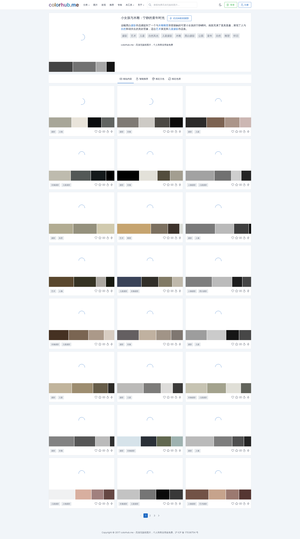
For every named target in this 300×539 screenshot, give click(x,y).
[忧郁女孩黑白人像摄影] (218, 261)
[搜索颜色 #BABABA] (200, 441)
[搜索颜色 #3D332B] (174, 229)
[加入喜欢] (96, 132)
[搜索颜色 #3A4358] (129, 282)
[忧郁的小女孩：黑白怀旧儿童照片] (81, 314)
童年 (209, 35)
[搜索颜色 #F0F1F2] (62, 494)
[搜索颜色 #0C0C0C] (250, 229)
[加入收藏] (100, 132)
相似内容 (127, 78)
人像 (197, 238)
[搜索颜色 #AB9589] (232, 122)
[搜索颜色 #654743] (109, 494)
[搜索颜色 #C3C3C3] (128, 494)
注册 (246, 4)
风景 (61, 238)
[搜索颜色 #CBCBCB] (216, 335)
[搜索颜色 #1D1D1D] (237, 282)
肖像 (129, 132)
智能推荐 (143, 78)
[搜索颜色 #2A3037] (149, 441)
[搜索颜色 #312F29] (150, 282)
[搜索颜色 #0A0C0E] (95, 122)
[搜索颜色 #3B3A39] (178, 388)
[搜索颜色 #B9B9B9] (224, 229)
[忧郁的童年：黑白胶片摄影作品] (150, 154)
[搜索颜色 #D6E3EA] (129, 441)
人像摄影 (192, 185)
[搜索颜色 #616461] (108, 122)
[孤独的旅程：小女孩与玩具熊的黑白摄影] (218, 420)
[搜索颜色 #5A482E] (61, 282)
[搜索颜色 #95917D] (85, 229)
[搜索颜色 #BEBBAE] (60, 176)
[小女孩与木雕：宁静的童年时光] (82, 37)
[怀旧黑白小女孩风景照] (81, 207)
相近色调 (176, 78)
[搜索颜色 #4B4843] (162, 122)
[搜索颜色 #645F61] (128, 335)
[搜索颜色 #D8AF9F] (83, 494)
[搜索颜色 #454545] (61, 67)
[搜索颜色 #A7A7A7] (101, 67)
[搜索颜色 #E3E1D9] (148, 176)
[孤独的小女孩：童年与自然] (81, 367)
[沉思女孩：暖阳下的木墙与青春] (218, 473)
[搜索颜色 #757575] (148, 494)
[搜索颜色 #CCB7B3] (245, 122)
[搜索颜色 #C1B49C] (60, 388)
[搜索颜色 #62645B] (246, 388)
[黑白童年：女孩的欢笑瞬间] (81, 420)
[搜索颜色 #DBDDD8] (181, 229)
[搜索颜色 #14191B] (98, 176)
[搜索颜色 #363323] (85, 282)
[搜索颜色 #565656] (84, 441)
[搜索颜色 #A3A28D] (216, 388)
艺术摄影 (203, 504)
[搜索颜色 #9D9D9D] (196, 335)
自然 (123, 28)
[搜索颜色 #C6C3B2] (196, 388)
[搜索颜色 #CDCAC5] (147, 122)
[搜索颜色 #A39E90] (176, 176)
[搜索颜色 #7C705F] (159, 229)
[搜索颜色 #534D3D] (164, 176)
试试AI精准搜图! (181, 18)
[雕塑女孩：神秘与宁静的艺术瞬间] (81, 261)
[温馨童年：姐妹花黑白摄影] (150, 367)
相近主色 (160, 78)
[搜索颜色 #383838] (176, 494)
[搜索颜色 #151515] (232, 335)
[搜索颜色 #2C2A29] (196, 122)
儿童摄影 (167, 35)
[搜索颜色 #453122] (59, 335)
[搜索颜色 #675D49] (100, 388)
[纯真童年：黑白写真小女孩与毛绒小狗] (81, 154)
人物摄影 (66, 504)
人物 (61, 132)
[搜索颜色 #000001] (110, 176)
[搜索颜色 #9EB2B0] (177, 441)
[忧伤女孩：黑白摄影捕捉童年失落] (218, 207)
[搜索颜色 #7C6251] (216, 122)
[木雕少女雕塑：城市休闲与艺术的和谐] (150, 207)
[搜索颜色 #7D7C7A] (152, 388)
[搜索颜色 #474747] (245, 335)
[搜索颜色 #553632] (245, 494)
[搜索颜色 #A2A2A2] (200, 176)
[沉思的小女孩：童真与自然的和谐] (150, 420)
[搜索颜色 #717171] (223, 176)
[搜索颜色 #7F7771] (177, 335)
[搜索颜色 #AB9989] (96, 335)
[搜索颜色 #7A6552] (79, 335)
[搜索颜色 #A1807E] (98, 494)
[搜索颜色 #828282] (61, 441)
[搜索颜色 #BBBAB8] (130, 388)
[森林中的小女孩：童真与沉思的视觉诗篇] (150, 261)
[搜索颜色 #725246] (197, 494)
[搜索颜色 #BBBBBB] (222, 282)
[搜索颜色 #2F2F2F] (112, 441)
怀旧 (235, 35)
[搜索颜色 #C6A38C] (217, 494)
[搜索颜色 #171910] (110, 282)
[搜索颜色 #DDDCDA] (167, 388)
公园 (200, 35)
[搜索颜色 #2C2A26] (111, 388)
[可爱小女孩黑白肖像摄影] (150, 101)
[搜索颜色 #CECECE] (236, 176)
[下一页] (159, 515)
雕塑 (165, 25)
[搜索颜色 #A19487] (163, 335)
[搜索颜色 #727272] (84, 67)
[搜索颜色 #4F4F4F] (238, 441)
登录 (232, 4)
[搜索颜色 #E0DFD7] (233, 388)
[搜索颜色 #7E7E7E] (199, 282)
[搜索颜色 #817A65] (166, 282)
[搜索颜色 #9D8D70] (82, 388)
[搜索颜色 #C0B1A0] (147, 335)
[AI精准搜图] (111, 132)
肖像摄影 (55, 185)
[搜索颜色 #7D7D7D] (223, 441)
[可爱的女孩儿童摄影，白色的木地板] (81, 473)
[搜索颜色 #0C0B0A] (176, 122)
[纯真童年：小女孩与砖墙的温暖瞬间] (218, 367)
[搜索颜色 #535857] (81, 176)
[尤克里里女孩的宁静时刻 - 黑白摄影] (150, 473)
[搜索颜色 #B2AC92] (61, 229)
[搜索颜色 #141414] (111, 67)
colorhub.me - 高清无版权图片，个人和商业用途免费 (147, 532)
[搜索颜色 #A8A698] (60, 122)
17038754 (190, 532)
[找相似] (103, 132)
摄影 (133, 25)
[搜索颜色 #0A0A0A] (163, 494)
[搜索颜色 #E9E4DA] (80, 122)
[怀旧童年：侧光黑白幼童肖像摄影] (150, 314)
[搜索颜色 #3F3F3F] (241, 229)
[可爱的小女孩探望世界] (218, 101)
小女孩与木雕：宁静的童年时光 (143, 18)
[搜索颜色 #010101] (128, 176)
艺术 (158, 28)
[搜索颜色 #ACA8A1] (101, 282)
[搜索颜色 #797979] (200, 229)
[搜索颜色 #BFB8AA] (177, 282)
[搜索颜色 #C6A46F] (134, 229)
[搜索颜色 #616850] (164, 441)
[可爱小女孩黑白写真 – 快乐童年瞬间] (218, 154)
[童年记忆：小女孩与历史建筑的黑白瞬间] (81, 101)
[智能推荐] (107, 132)
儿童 (170, 28)
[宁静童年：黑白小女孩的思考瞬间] (218, 314)
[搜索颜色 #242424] (246, 176)
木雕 (160, 25)
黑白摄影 (190, 35)
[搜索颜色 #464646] (246, 282)
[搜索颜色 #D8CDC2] (109, 335)
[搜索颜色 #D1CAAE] (105, 229)
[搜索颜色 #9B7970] (232, 494)
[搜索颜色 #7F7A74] (128, 122)
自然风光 (153, 35)
